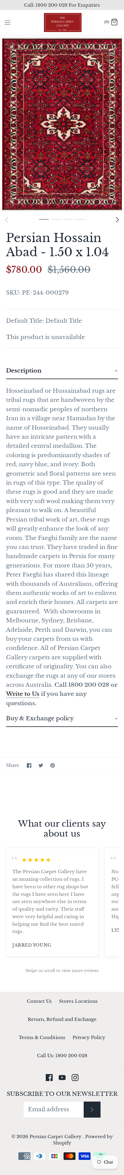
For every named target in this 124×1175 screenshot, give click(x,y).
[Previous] (6, 219)
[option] (62, 124)
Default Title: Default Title (44, 320)
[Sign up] (92, 1110)
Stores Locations (78, 1001)
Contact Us (39, 1001)
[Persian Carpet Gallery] (62, 22)
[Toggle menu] (7, 22)
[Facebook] (49, 1077)
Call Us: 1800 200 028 (62, 1055)
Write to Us (22, 693)
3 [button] (68, 219)
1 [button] (44, 219)
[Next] (117, 219)
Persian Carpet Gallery (56, 1136)
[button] (62, 371)
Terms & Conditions (42, 1037)
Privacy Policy (89, 1037)
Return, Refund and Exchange (62, 1019)
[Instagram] (75, 1077)
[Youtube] (62, 1077)
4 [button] (80, 219)
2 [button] (56, 219)
